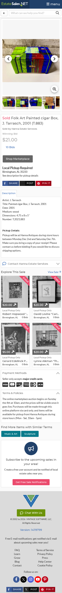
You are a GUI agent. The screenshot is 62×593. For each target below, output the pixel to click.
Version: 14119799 (31, 529)
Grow (17, 557)
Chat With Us (33, 512)
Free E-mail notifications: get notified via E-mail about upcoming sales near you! (31, 540)
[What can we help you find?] (57, 13)
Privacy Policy (45, 553)
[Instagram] (31, 579)
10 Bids (10, 147)
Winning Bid (9, 134)
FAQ (17, 550)
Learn (17, 553)
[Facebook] (16, 579)
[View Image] (8, 102)
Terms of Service (45, 550)
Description (9, 193)
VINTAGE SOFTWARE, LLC (38, 519)
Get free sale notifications (31, 482)
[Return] (4, 13)
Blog (17, 561)
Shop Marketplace (18, 158)
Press (45, 557)
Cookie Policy (45, 565)
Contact (17, 565)
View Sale (53, 272)
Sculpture (29, 433)
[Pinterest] (45, 579)
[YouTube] (38, 579)
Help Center (45, 561)
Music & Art (10, 433)
